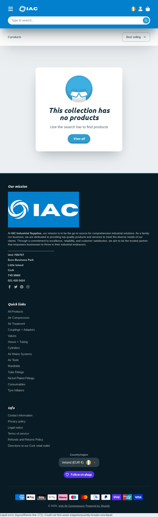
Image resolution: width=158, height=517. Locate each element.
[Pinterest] (22, 287)
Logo (28, 9)
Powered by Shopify (98, 505)
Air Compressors (18, 317)
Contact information (20, 415)
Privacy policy (17, 421)
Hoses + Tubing (18, 341)
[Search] (146, 20)
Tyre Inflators (16, 390)
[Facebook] (9, 287)
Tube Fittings (16, 372)
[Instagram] (28, 287)
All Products (15, 311)
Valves (12, 335)
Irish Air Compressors (72, 505)
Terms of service (18, 433)
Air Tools (13, 360)
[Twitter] (16, 287)
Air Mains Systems (20, 354)
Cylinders (14, 347)
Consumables (16, 384)
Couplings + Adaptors (21, 329)
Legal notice (15, 427)
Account (140, 9)
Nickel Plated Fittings (21, 378)
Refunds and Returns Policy (25, 439)
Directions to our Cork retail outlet (29, 445)
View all (79, 138)
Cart (147, 9)
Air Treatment (16, 323)
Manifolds (14, 366)
